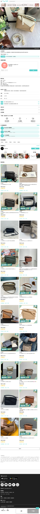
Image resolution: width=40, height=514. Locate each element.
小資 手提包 (28, 461)
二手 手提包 (20, 461)
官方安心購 (6, 492)
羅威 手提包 (16, 459)
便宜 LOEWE (37, 459)
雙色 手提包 (25, 458)
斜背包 (7, 93)
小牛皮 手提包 (24, 459)
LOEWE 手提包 (4, 459)
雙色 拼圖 (21, 458)
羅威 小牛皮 (9, 459)
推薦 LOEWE (15, 460)
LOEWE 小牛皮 (34, 458)
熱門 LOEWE (7, 460)
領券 (33, 70)
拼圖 (5, 458)
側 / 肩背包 (10, 492)
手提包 (10, 142)
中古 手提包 (36, 461)
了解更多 (37, 125)
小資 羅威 (25, 460)
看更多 (20, 448)
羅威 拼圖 (12, 459)
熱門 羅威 (29, 460)
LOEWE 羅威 (29, 458)
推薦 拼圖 (17, 461)
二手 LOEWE (32, 459)
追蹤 (35, 148)
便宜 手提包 (24, 461)
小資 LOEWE (2, 460)
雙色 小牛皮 (18, 458)
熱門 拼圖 (10, 461)
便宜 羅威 (22, 460)
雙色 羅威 (14, 458)
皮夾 (13, 492)
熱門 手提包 (32, 461)
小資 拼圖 (7, 461)
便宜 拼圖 (3, 461)
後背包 (19, 142)
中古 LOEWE (11, 460)
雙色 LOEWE (10, 458)
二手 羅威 (19, 460)
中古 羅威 (32, 460)
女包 (5, 93)
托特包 (14, 142)
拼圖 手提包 (28, 459)
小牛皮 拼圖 (20, 459)
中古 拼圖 (13, 461)
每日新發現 (2, 492)
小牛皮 (3, 458)
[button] (5, 152)
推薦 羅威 (35, 460)
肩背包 (6, 142)
